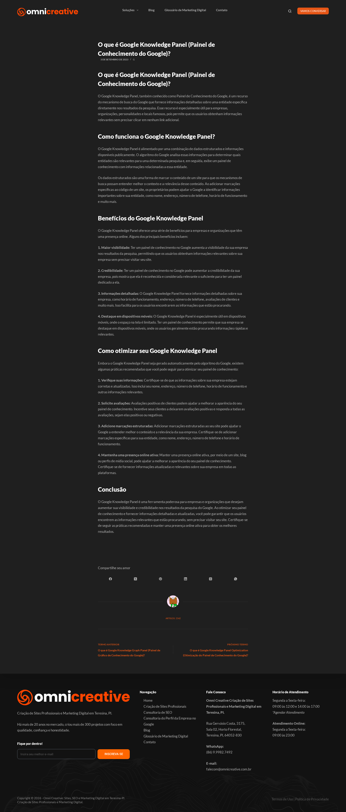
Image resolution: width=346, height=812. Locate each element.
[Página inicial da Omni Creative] (47, 12)
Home (148, 700)
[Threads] (210, 579)
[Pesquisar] (289, 11)
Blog (151, 10)
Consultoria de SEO (158, 712)
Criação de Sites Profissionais (165, 706)
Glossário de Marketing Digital (185, 10)
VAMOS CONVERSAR (313, 11)
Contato (221, 10)
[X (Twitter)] (135, 579)
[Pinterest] (160, 579)
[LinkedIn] (185, 579)
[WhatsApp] (235, 579)
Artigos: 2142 (173, 618)
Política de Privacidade (312, 799)
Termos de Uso (282, 799)
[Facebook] (110, 579)
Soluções (128, 10)
